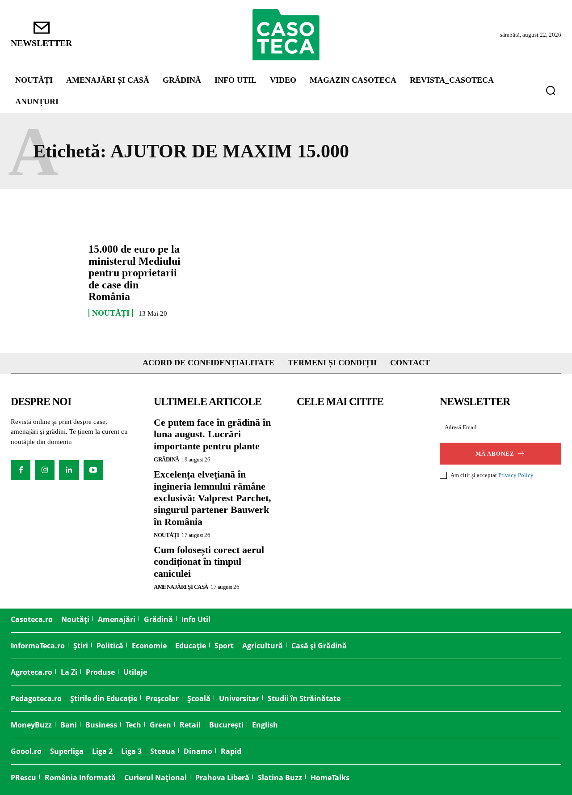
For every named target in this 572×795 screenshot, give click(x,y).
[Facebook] (20, 470)
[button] (550, 90)
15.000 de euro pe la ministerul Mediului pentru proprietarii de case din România (134, 272)
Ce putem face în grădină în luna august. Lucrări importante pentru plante (212, 434)
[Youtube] (93, 470)
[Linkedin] (69, 470)
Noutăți (111, 313)
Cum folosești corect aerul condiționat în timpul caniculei (209, 561)
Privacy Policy (515, 475)
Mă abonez (494, 453)
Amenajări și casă (181, 587)
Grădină (166, 459)
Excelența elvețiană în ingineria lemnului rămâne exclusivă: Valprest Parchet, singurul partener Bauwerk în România (212, 498)
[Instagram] (45, 470)
